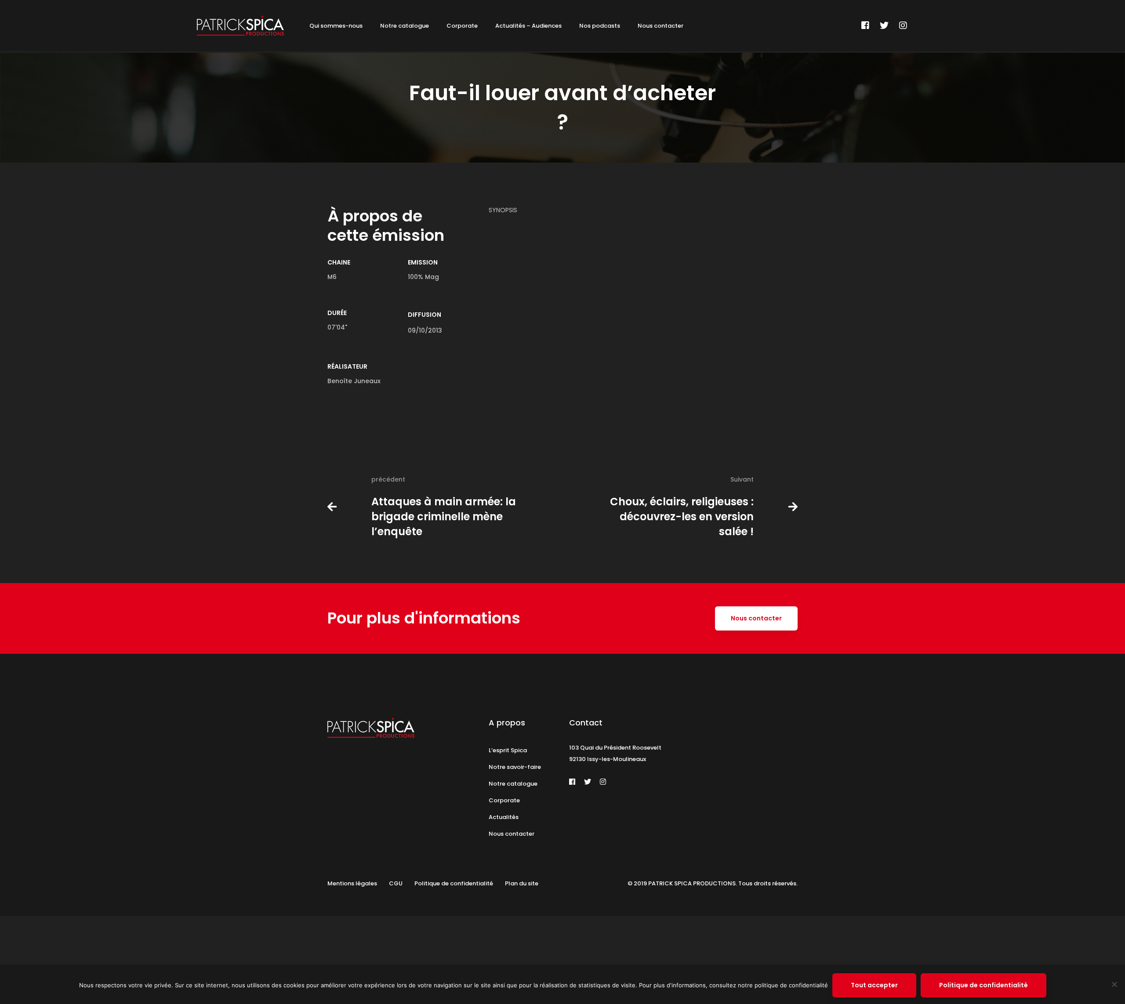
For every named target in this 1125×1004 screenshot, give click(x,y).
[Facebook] (865, 25)
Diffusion (424, 314)
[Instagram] (903, 25)
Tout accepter (874, 985)
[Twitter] (884, 25)
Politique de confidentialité (983, 985)
